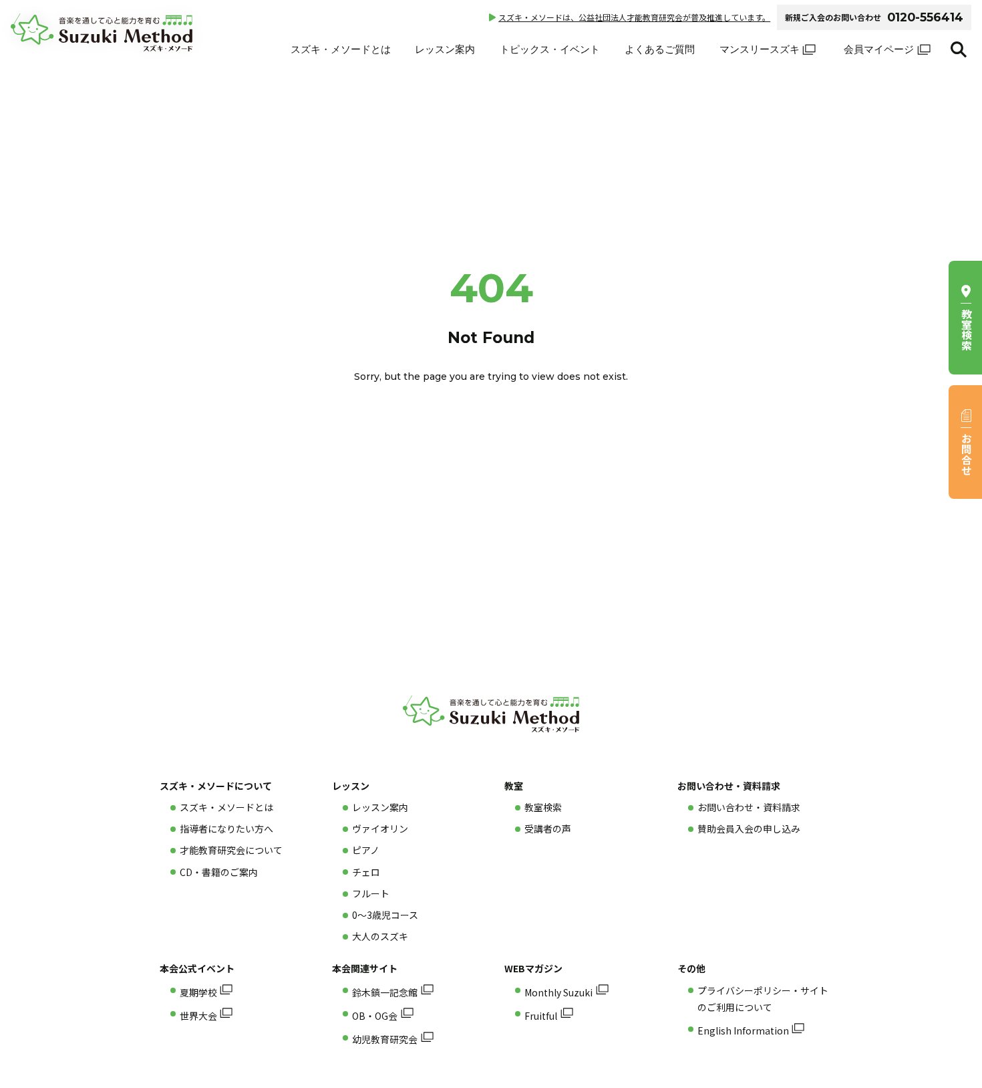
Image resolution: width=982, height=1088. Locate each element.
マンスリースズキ (759, 49)
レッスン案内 (445, 49)
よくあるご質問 (660, 49)
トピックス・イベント (550, 49)
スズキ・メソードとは (341, 49)
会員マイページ (879, 49)
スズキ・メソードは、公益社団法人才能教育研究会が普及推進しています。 (634, 17)
